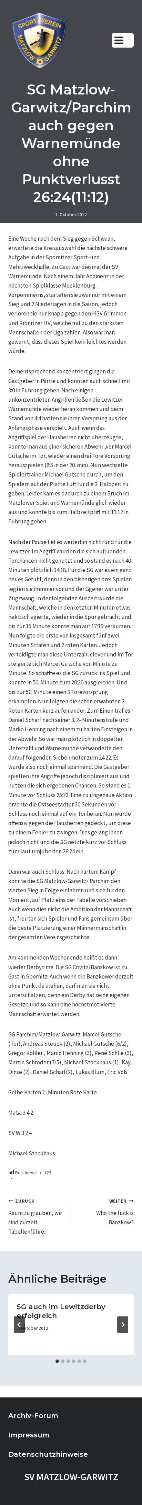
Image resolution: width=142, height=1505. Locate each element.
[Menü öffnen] (123, 40)
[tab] (57, 1361)
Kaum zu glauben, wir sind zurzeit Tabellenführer (35, 1216)
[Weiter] (122, 1324)
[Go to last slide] (19, 1324)
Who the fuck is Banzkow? (115, 1212)
